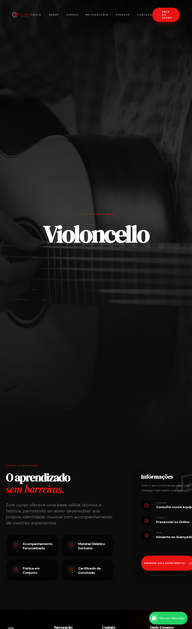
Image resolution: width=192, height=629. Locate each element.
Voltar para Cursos (98, 214)
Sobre (54, 14)
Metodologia (97, 14)
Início (36, 14)
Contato (144, 14)
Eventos (123, 14)
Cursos (72, 14)
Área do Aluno (167, 14)
